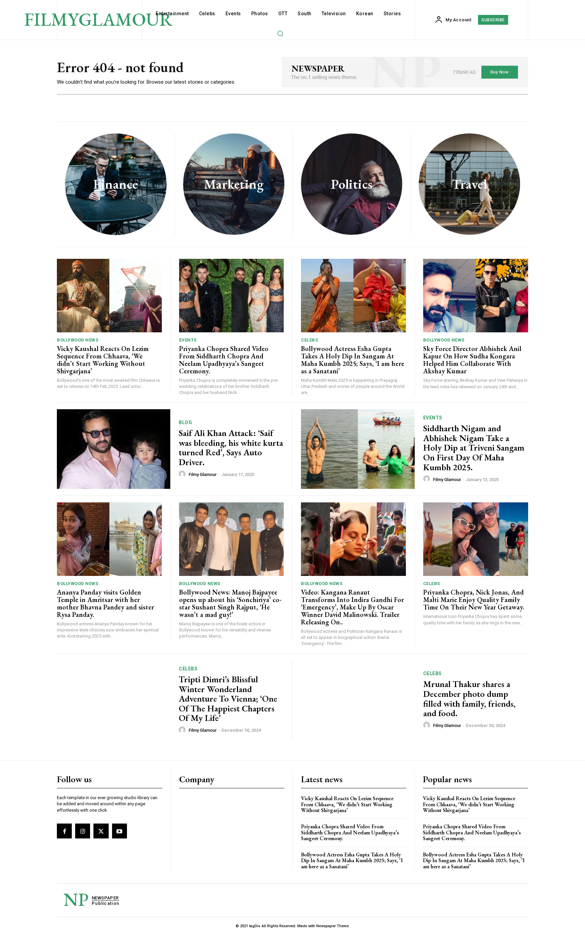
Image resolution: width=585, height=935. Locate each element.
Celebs (309, 340)
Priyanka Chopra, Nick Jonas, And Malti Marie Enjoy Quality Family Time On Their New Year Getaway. (473, 599)
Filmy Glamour (203, 474)
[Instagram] (82, 831)
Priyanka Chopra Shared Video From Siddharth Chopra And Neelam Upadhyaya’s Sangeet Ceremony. (223, 359)
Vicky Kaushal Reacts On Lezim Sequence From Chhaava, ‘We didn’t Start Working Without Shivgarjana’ (103, 359)
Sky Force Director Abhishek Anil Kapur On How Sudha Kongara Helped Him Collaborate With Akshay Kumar (472, 359)
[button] (280, 33)
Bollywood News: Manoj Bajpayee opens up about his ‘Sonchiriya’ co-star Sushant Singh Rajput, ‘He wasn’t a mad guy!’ (230, 603)
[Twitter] (100, 831)
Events (188, 340)
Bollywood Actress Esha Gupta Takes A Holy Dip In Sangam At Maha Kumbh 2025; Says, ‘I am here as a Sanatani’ (352, 359)
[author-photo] (183, 474)
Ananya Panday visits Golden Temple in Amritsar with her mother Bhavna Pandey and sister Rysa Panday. (105, 603)
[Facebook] (64, 831)
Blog (185, 422)
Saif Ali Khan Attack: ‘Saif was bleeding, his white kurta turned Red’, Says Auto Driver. (231, 447)
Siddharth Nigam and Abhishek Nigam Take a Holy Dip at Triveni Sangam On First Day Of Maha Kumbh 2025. (473, 447)
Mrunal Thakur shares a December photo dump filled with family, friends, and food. (469, 698)
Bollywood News (77, 340)
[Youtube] (119, 831)
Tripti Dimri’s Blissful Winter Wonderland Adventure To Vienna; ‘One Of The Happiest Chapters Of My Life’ (228, 698)
